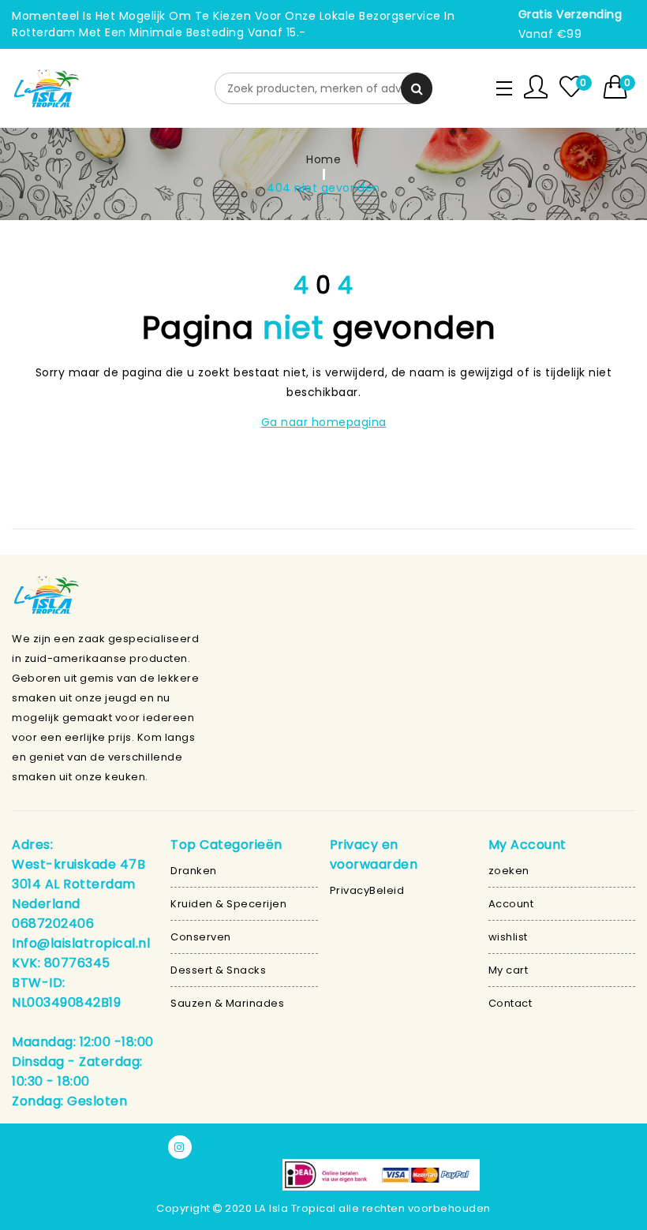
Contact (510, 1003)
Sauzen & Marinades (227, 1003)
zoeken (508, 870)
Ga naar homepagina (324, 422)
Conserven (200, 936)
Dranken (193, 870)
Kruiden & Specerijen (228, 903)
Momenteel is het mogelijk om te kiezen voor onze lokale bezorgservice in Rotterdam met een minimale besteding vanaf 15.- (233, 24)
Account (511, 903)
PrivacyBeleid (367, 890)
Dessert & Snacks (218, 970)
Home (323, 159)
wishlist (508, 936)
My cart (508, 970)
